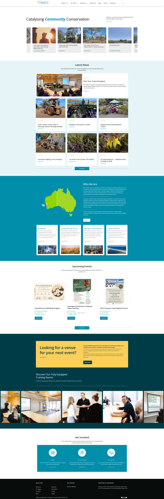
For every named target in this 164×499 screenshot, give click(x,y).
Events (105, 3)
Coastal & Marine (113, 228)
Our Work (73, 3)
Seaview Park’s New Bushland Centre (111, 126)
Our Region (38, 489)
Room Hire (93, 3)
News (99, 3)
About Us (63, 3)
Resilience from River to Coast (79, 125)
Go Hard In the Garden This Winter (81, 159)
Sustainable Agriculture (69, 228)
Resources (83, 3)
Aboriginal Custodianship (93, 228)
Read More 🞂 (86, 91)
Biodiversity (42, 228)
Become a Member (82, 460)
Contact (53, 491)
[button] (32, 299)
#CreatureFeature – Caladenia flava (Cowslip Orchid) (113, 160)
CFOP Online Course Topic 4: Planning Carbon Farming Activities (50, 126)
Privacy (55, 497)
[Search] (123, 3)
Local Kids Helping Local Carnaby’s (50, 159)
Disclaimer (50, 497)
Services (53, 460)
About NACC (54, 489)
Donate (53, 493)
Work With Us (111, 460)
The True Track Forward (94, 81)
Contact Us (113, 3)
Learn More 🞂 (109, 21)
